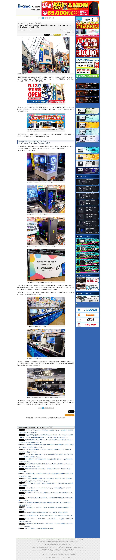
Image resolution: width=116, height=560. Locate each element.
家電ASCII (44, 547)
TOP (34, 539)
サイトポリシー (44, 554)
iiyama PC (54, 541)
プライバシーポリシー (53, 554)
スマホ (67, 539)
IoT (37, 539)
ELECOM (49, 541)
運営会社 (61, 554)
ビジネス (40, 539)
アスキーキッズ (35, 547)
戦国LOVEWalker (83, 550)
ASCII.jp (35, 10)
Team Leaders (55, 547)
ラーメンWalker (32, 550)
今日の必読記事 (44, 549)
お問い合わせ (67, 554)
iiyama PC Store (28, 6)
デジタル (47, 539)
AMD (57, 541)
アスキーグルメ (49, 547)
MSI (46, 544)
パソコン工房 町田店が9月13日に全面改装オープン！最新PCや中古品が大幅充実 (45, 512)
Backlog (59, 546)
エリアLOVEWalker (39, 550)
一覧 (51, 34)
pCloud (69, 544)
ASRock (44, 546)
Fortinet (62, 546)
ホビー (55, 539)
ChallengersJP (80, 547)
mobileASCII (62, 549)
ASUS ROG (64, 541)
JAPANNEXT (70, 546)
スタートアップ (71, 539)
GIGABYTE (50, 544)
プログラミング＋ (62, 547)
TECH (44, 539)
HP (74, 541)
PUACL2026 (75, 547)
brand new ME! (64, 544)
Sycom (60, 541)
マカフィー (45, 541)
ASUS (66, 546)
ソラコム (48, 546)
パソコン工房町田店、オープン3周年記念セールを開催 (39, 528)
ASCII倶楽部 (80, 539)
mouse (41, 541)
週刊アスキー (50, 549)
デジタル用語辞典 (56, 549)
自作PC (59, 539)
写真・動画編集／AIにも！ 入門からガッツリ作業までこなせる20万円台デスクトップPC (48, 515)
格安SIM (40, 547)
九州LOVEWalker (68, 550)
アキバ (64, 539)
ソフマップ (59, 544)
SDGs (71, 547)
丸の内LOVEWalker (75, 550)
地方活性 (67, 547)
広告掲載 (73, 554)
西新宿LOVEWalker (54, 550)
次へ (51, 17)
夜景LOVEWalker (61, 550)
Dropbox (52, 546)
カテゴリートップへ (69, 415)
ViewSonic (54, 544)
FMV (38, 541)
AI (35, 539)
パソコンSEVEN (70, 541)
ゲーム (76, 539)
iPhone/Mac (51, 539)
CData (56, 546)
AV (61, 539)
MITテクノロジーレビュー (69, 549)
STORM (76, 541)
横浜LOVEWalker (47, 550)
